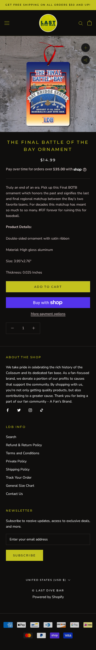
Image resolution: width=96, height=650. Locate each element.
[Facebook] (7, 410)
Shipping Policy (18, 469)
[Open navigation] (6, 23)
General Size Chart (20, 485)
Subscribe (24, 555)
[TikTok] (41, 410)
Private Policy (16, 461)
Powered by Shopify (48, 597)
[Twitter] (19, 410)
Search (11, 437)
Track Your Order (19, 477)
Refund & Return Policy (24, 445)
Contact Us (14, 493)
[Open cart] (89, 22)
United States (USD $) (46, 580)
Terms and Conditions (22, 453)
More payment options (48, 313)
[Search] (81, 23)
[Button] (85, 59)
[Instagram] (30, 410)
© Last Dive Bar (48, 590)
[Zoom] (85, 47)
